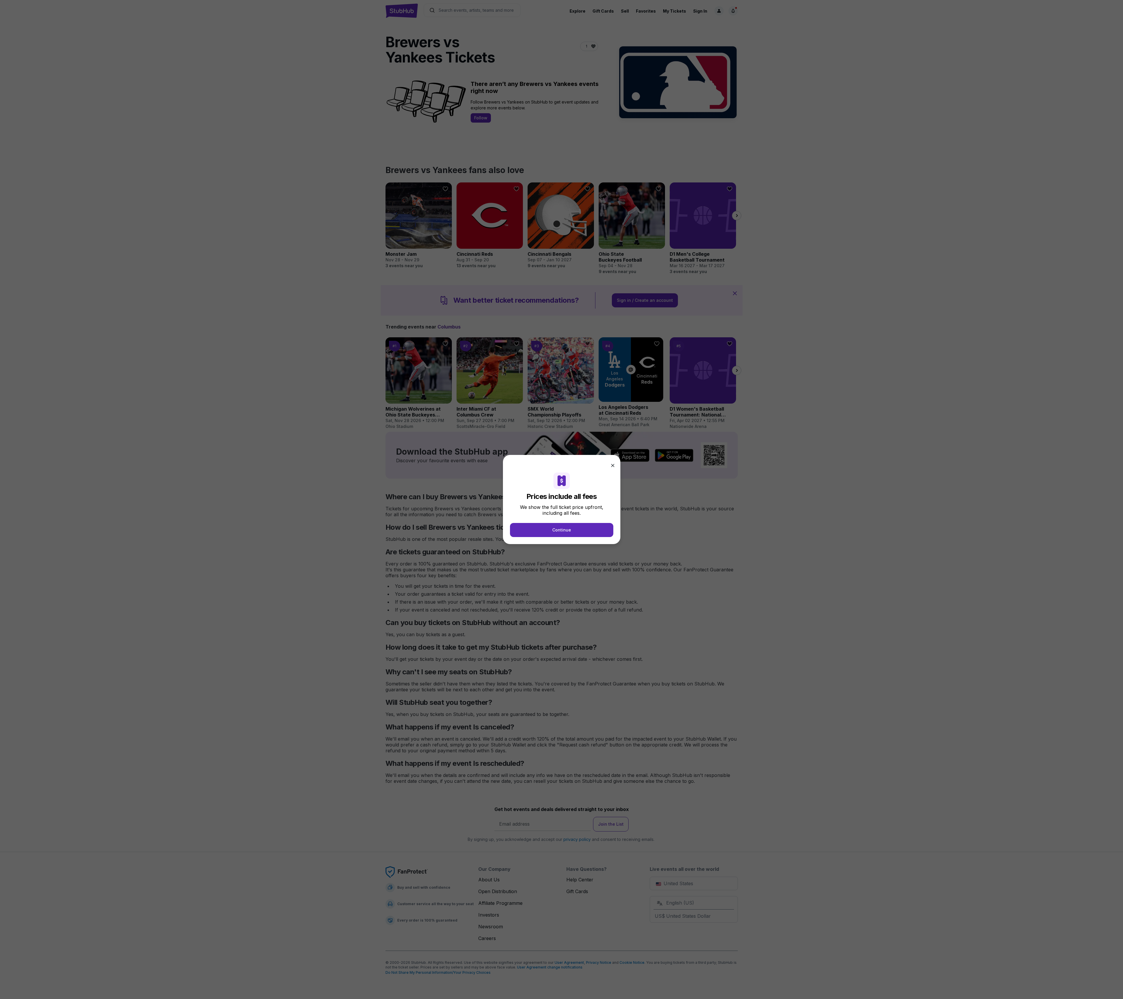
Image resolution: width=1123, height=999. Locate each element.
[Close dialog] (613, 465)
